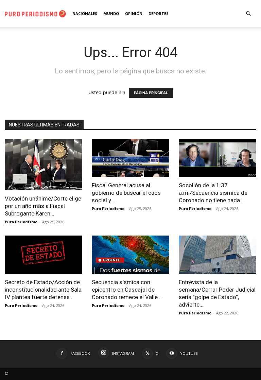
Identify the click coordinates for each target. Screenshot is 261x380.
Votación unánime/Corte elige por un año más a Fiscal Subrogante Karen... (43, 206)
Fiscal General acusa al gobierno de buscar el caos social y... (126, 193)
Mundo (111, 13)
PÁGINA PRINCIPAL (151, 92)
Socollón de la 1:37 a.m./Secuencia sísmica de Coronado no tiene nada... (213, 193)
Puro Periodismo (21, 221)
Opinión (133, 13)
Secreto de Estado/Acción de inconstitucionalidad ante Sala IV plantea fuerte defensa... (43, 289)
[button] (248, 14)
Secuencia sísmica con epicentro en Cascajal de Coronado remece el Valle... (127, 289)
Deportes (159, 13)
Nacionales (84, 13)
